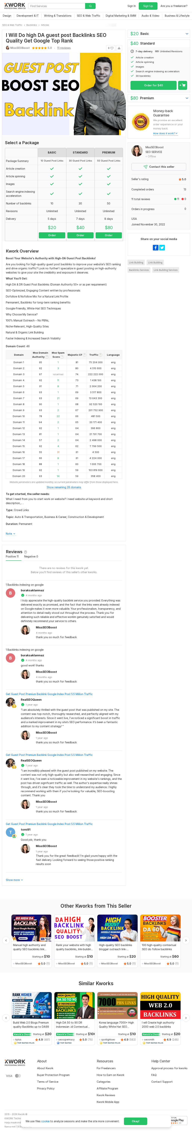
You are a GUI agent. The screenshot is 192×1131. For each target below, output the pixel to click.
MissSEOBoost (46, 627)
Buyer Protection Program (53, 1075)
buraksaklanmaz (32, 590)
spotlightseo (108, 1039)
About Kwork (45, 1068)
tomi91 (25, 829)
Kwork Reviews (106, 1095)
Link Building (136, 262)
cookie (45, 1121)
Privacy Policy (46, 1088)
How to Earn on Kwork (110, 1075)
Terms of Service (47, 1081)
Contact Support (162, 1081)
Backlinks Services (139, 270)
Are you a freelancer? (174, 5)
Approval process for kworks (169, 1068)
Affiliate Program (107, 1088)
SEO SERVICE (154, 151)
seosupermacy (66, 1039)
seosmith (149, 1039)
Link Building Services (166, 270)
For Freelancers (106, 1068)
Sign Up (148, 5)
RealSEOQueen (31, 699)
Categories (103, 1081)
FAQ (154, 1075)
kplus (18, 1039)
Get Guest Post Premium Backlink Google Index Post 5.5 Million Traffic (49, 694)
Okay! (135, 1121)
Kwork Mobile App (108, 1101)
